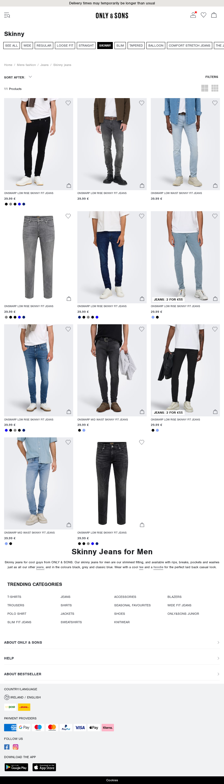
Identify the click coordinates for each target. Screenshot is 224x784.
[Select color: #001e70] (24, 204)
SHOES (119, 614)
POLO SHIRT (16, 614)
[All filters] (212, 79)
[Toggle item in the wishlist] (68, 104)
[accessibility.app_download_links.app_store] (46, 767)
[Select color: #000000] (6, 204)
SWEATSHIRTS (71, 622)
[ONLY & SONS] (112, 17)
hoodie (158, 567)
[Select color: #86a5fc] (153, 317)
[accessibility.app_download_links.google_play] (18, 767)
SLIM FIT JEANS (19, 622)
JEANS (65, 597)
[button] (112, 3)
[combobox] (18, 79)
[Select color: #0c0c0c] (15, 204)
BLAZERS (174, 597)
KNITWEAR (122, 622)
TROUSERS (15, 605)
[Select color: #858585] (10, 204)
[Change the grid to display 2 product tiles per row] (205, 88)
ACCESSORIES (125, 597)
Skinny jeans (62, 65)
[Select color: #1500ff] (19, 204)
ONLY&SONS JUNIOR (183, 614)
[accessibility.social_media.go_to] (7, 748)
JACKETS (67, 614)
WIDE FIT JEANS (179, 605)
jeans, (40, 567)
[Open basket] (214, 15)
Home (8, 65)
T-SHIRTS (14, 597)
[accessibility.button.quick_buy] (69, 186)
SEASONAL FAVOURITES (132, 605)
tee (141, 567)
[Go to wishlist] (203, 16)
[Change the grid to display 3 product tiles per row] (215, 88)
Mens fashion (26, 65)
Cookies (112, 780)
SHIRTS (66, 605)
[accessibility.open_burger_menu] (7, 15)
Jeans (44, 65)
